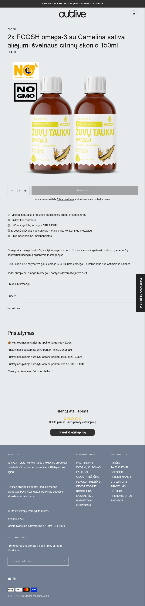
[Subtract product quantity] (25, 190)
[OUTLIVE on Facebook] (9, 579)
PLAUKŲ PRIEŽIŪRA (88, 481)
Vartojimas (14, 308)
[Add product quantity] (12, 190)
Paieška (115, 462)
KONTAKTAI (83, 505)
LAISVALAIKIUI (85, 495)
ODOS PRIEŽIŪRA (87, 476)
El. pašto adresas (20, 556)
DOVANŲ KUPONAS (88, 467)
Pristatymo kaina (65, 199)
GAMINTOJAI (84, 500)
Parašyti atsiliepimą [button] (72, 432)
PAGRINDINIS (84, 462)
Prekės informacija (19, 283)
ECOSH (12, 29)
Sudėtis (12, 296)
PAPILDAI (82, 472)
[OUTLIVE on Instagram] (14, 579)
